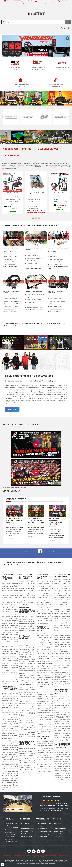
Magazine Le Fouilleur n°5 (36, 193)
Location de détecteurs (27, 828)
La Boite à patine (31, 302)
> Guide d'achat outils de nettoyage (35, 309)
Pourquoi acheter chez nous (11, 824)
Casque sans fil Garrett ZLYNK (12, 303)
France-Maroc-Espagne (11, 841)
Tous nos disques (31, 266)
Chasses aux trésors (27, 831)
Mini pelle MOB (54, 251)
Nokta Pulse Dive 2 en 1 (10, 256)
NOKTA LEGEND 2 (12, 193)
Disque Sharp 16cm (32, 263)
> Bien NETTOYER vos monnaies (33, 291)
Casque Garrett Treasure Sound (13, 296)
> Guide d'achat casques (9, 311)
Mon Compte (57, 823)
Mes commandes (58, 826)
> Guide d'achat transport (55, 311)
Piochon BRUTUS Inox (55, 254)
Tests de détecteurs (26, 826)
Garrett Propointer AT (10, 259)
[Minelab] (27, 117)
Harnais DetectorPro (55, 306)
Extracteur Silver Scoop (56, 262)
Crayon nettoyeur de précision (35, 294)
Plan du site (57, 836)
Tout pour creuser (42, 828)
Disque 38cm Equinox (33, 260)
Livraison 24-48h (9, 832)
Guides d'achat (25, 823)
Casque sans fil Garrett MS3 (11, 306)
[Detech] (11, 117)
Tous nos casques (9, 309)
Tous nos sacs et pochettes (57, 309)
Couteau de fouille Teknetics (57, 259)
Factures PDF (57, 834)
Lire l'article (9, 538)
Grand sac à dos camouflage (57, 301)
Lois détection (8, 855)
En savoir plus (12, 409)
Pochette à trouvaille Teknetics (58, 296)
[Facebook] (29, 851)
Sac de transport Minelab (56, 298)
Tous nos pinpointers (9, 264)
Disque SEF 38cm (31, 253)
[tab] (10, 150)
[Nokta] (61, 117)
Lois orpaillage (17, 855)
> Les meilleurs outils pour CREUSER (58, 248)
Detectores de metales (28, 855)
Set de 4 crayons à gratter (34, 299)
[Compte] (68, 28)
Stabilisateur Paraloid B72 (34, 305)
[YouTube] (38, 851)
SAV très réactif (9, 839)
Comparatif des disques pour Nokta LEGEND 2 (14, 520)
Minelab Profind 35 (9, 254)
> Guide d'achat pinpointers (10, 266)
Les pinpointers (42, 826)
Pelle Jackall (53, 256)
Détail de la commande (60, 828)
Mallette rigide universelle (57, 303)
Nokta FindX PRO (59, 193)
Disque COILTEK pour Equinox (35, 258)
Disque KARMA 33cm (32, 255)
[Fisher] (44, 117)
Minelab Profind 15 (9, 262)
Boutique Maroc (39, 855)
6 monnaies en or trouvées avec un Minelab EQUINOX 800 (36, 520)
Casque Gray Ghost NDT (10, 298)
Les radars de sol (42, 836)
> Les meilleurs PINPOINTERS (10, 248)
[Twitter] (34, 851)
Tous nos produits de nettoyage (35, 307)
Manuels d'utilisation (59, 831)
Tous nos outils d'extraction (57, 264)
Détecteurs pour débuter (44, 823)
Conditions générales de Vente (53, 855)
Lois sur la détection (26, 836)
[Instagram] (43, 851)
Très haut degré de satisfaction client (10, 835)
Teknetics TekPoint (9, 251)
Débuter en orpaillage (43, 834)
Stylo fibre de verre (32, 297)
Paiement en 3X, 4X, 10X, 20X (11, 828)
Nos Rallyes (24, 834)
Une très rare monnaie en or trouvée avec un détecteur (55, 521)
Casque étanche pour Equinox (12, 301)
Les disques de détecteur (44, 831)
